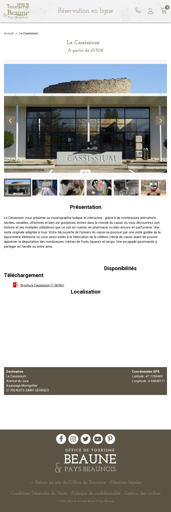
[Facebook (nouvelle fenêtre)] (61, 439)
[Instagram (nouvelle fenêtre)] (73, 439)
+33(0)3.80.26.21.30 (138, 9)
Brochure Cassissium (42, 285)
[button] (164, 11)
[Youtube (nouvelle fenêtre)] (98, 439)
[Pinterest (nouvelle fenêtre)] (110, 439)
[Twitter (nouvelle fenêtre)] (86, 439)
